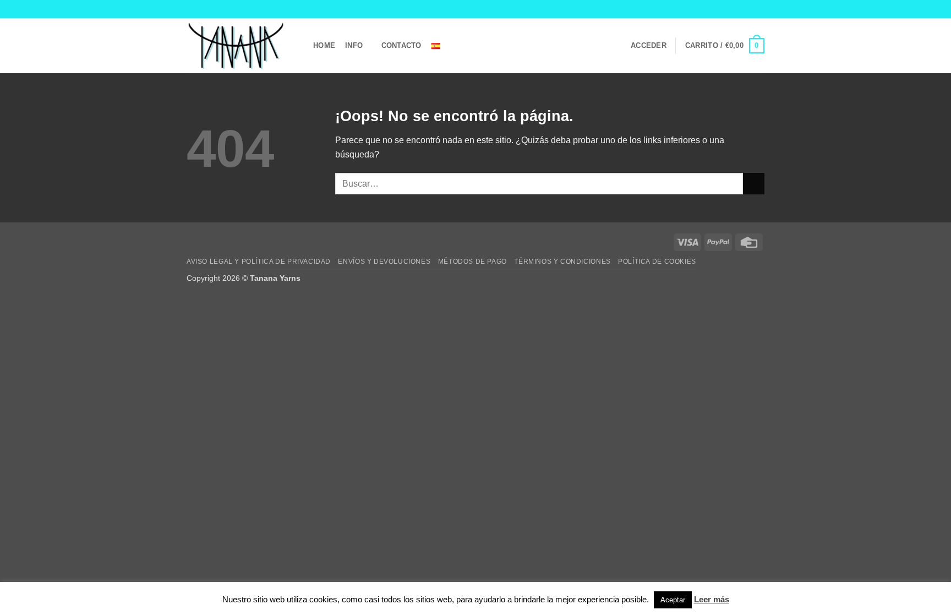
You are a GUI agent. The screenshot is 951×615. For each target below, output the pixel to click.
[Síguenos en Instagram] (738, 9)
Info (354, 45)
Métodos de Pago (472, 261)
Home (324, 45)
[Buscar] (462, 45)
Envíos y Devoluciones (384, 261)
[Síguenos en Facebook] (727, 9)
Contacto (401, 45)
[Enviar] (753, 183)
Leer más (711, 599)
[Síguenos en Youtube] (759, 9)
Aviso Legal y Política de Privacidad (259, 261)
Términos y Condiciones (562, 261)
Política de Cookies (657, 261)
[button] (648, 46)
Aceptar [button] (672, 600)
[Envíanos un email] (748, 9)
